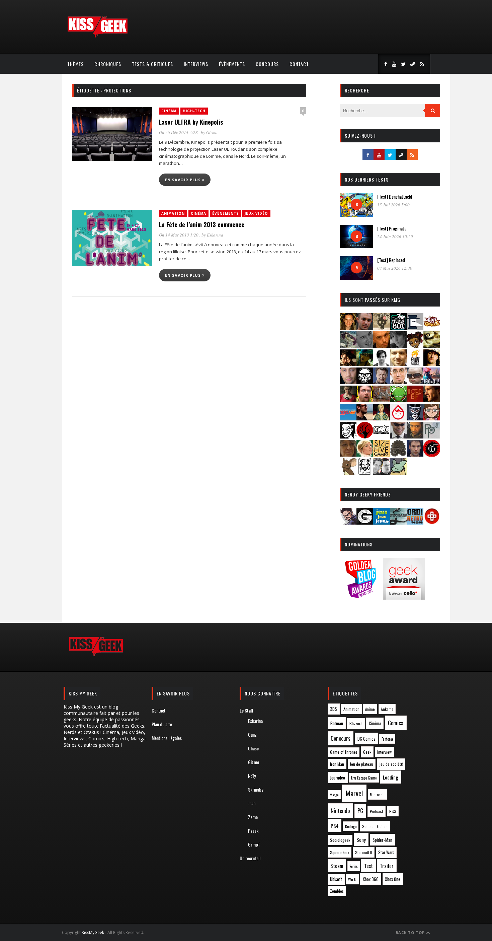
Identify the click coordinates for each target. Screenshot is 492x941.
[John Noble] (381, 382)
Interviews (196, 63)
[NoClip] (364, 436)
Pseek (253, 830)
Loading (390, 777)
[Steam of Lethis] (398, 454)
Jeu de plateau (361, 764)
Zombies (337, 891)
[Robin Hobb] (348, 454)
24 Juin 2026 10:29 (395, 236)
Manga (334, 794)
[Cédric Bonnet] (364, 345)
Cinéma (169, 111)
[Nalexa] (431, 418)
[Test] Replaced (391, 259)
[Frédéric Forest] (398, 363)
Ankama (387, 709)
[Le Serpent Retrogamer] (398, 522)
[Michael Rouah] (398, 418)
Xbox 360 (371, 879)
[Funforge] (415, 363)
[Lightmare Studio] (398, 400)
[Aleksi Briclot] (348, 327)
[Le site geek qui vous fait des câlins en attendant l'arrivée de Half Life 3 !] (97, 36)
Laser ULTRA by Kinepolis (191, 122)
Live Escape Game (364, 778)
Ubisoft (336, 879)
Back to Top (411, 932)
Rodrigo (350, 826)
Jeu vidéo (337, 778)
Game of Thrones (343, 752)
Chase (253, 748)
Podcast (376, 811)
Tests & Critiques (152, 63)
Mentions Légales (167, 737)
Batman (336, 723)
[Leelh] (381, 400)
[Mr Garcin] (415, 418)
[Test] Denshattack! (394, 196)
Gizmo (212, 132)
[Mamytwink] (431, 400)
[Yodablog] (398, 472)
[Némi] (348, 436)
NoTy (252, 775)
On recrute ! (250, 858)
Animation (173, 213)
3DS (333, 709)
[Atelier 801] (398, 327)
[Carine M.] (348, 345)
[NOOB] (381, 436)
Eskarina (215, 235)
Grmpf (254, 844)
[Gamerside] (364, 522)
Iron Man (337, 764)
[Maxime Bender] (364, 418)
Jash (251, 803)
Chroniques (107, 63)
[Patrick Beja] (415, 436)
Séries (353, 866)
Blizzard (355, 723)
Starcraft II (363, 852)
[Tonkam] (431, 454)
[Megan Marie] (381, 418)
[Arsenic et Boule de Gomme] (381, 327)
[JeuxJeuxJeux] (381, 522)
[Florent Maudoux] (364, 363)
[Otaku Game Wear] (431, 522)
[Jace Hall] (348, 382)
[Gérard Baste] (431, 363)
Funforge (387, 739)
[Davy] (381, 345)
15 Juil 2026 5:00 (393, 205)
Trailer (387, 865)
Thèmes (75, 63)
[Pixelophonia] (431, 436)
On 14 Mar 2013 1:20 (179, 235)
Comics (395, 723)
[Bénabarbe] (415, 327)
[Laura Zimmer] (348, 400)
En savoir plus (183, 179)
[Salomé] (364, 454)
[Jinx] (364, 382)
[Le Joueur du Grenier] (364, 400)
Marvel (354, 793)
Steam (336, 865)
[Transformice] (348, 472)
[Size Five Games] (381, 454)
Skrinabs (255, 789)
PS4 (335, 825)
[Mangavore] (348, 418)
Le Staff (246, 710)
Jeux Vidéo (256, 213)
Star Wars (386, 852)
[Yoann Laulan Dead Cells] (431, 382)
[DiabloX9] (398, 345)
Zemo (253, 816)
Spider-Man (382, 839)
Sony (361, 839)
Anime (370, 709)
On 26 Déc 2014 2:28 (179, 132)
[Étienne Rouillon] (348, 363)
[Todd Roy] (415, 454)
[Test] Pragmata (391, 228)
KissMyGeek (93, 932)
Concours (267, 63)
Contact (299, 63)
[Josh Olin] (398, 382)
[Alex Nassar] (364, 327)
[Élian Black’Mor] (431, 345)
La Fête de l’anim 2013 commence (201, 224)
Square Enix (339, 852)
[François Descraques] (381, 363)
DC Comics (366, 738)
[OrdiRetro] (415, 522)
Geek (367, 752)
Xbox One (392, 879)
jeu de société (391, 764)
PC (360, 811)
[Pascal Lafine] (398, 436)
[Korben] (415, 382)
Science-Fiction (375, 826)
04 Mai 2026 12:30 (394, 268)
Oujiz (252, 734)
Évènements (232, 63)
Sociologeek (340, 840)
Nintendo (340, 810)
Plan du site (162, 724)
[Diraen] (415, 345)
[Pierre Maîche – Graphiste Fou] (348, 522)
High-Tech (194, 111)
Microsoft (377, 794)
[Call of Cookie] (431, 327)
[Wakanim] (381, 472)
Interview (384, 752)
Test (368, 865)
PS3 (392, 811)
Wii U (352, 879)
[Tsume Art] (364, 472)
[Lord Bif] (415, 400)
